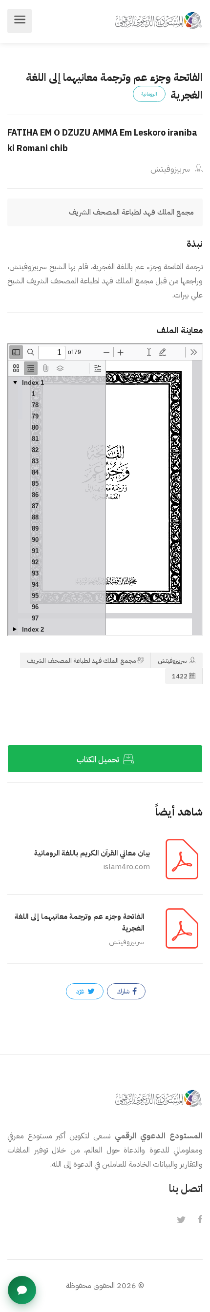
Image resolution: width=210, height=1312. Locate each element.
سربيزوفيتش (171, 169)
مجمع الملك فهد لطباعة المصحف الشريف (81, 660)
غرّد (81, 991)
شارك (124, 991)
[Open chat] (22, 1290)
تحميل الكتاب (99, 760)
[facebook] (199, 1220)
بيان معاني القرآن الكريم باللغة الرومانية (92, 853)
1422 (180, 676)
